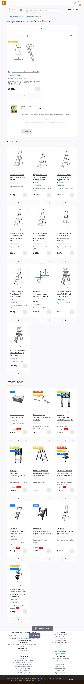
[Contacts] (75, 3)
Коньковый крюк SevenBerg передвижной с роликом (42, 417)
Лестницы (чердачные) (16, 16)
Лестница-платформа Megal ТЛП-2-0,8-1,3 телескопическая (64, 294)
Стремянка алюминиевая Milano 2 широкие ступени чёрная (42, 531)
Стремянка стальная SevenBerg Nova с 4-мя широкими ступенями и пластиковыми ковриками (18, 594)
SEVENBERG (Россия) (23, 668)
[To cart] (37, 89)
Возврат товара (60, 668)
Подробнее (38, 680)
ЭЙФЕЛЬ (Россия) (24, 671)
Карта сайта (60, 671)
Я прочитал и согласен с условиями (24, 639)
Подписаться (34, 635)
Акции (60, 675)
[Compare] (38, 50)
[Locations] (69, 3)
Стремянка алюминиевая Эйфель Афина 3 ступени (65, 531)
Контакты (60, 660)
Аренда (23, 658)
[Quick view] (38, 42)
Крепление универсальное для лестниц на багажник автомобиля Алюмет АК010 (40, 296)
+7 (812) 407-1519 (72, 10)
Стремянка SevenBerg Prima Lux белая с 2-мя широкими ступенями (65, 473)
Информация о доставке (60, 658)
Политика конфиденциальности (27, 638)
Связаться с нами (60, 666)
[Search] (27, 11)
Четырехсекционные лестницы (23, 662)
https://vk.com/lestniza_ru (60, 646)
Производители (60, 673)
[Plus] (34, 96)
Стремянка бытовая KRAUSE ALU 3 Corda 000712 (17, 177)
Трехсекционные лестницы (24, 660)
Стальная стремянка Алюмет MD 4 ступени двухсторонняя (41, 473)
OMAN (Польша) (30, 16)
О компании (60, 664)
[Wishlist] (38, 46)
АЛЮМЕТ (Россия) (23, 673)
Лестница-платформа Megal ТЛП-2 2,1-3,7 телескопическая (17, 352)
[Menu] (4, 3)
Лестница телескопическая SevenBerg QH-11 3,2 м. (65, 417)
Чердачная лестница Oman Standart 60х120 (23, 72)
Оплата (60, 662)
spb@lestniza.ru (60, 640)
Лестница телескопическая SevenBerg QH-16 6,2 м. (18, 473)
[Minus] (14, 96)
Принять (71, 679)
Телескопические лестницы (23, 666)
